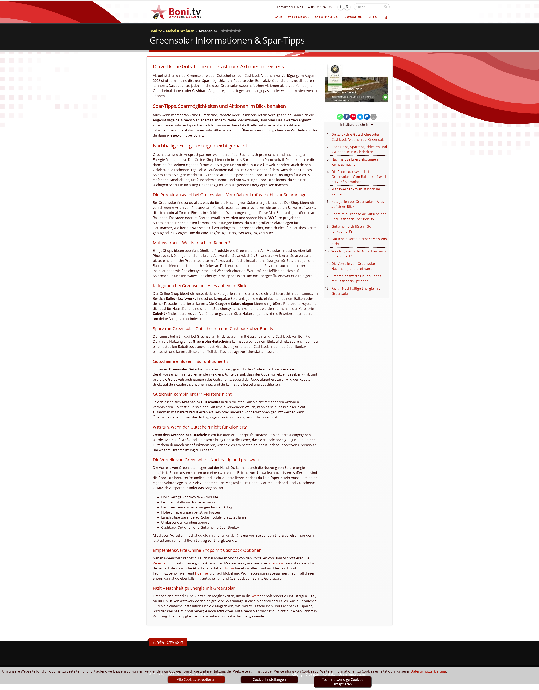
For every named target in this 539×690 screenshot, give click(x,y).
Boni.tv (155, 31)
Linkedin (347, 7)
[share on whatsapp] (339, 116)
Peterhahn (161, 563)
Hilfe (372, 17)
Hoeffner (202, 573)
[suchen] (386, 6)
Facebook (341, 7)
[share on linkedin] (366, 116)
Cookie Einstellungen (269, 679)
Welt (255, 596)
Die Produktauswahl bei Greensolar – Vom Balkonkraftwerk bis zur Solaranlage (359, 176)
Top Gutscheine (326, 17)
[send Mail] (373, 116)
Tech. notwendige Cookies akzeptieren (342, 681)
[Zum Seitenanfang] (532, 685)
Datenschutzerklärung (428, 671)
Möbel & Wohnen (180, 31)
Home (278, 17)
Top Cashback (297, 17)
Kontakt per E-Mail (290, 7)
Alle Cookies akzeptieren (196, 679)
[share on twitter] (360, 116)
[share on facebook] (346, 116)
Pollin (229, 568)
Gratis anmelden (168, 642)
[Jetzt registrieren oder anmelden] (386, 17)
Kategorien (353, 17)
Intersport (276, 563)
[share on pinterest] (353, 116)
